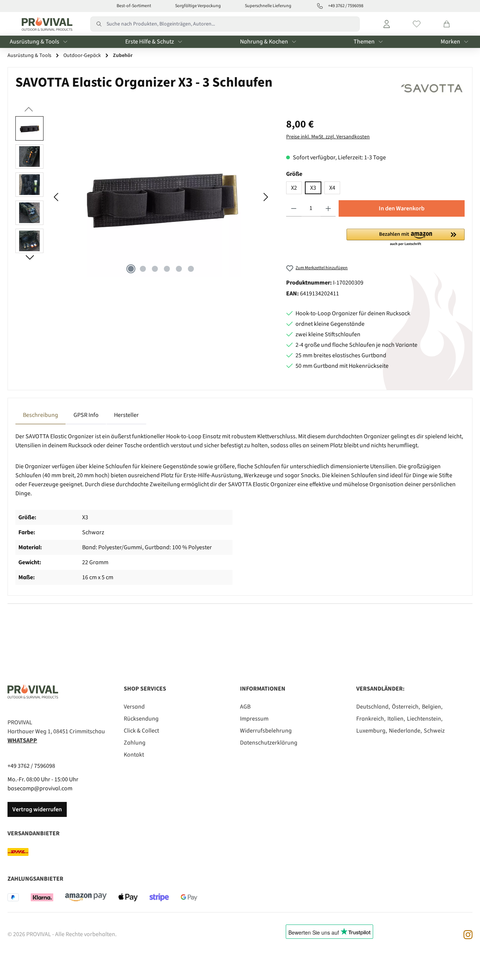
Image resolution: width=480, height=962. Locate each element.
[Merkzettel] (417, 23)
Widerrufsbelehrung (266, 731)
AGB (245, 707)
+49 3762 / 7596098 (31, 766)
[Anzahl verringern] (294, 208)
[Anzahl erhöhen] (328, 208)
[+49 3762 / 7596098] (319, 5)
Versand (134, 707)
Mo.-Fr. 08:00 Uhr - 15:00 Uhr (43, 779)
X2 (294, 188)
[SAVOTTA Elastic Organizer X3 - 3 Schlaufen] (161, 196)
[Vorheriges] (56, 197)
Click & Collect (141, 731)
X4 (332, 188)
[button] (405, 238)
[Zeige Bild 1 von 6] (131, 269)
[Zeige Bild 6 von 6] (191, 269)
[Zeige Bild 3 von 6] (155, 269)
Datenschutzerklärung (268, 743)
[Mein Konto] (387, 23)
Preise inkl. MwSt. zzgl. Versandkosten (328, 137)
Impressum (254, 719)
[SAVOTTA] (432, 88)
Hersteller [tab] (126, 415)
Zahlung (135, 743)
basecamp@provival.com (40, 788)
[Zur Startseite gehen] (45, 24)
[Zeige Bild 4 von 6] (167, 269)
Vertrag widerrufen (37, 809)
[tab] (40, 415)
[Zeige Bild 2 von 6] (143, 269)
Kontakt (134, 755)
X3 (313, 188)
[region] (143, 196)
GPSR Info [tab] (86, 415)
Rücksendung (141, 719)
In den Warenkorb (401, 208)
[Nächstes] (265, 197)
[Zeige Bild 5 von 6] (179, 269)
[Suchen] (98, 23)
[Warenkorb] (447, 23)
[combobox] (233, 23)
